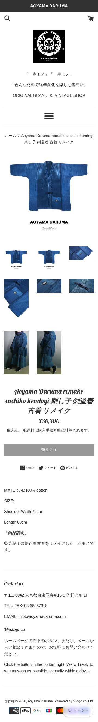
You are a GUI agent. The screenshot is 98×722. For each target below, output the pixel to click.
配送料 (28, 430)
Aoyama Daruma (40, 701)
